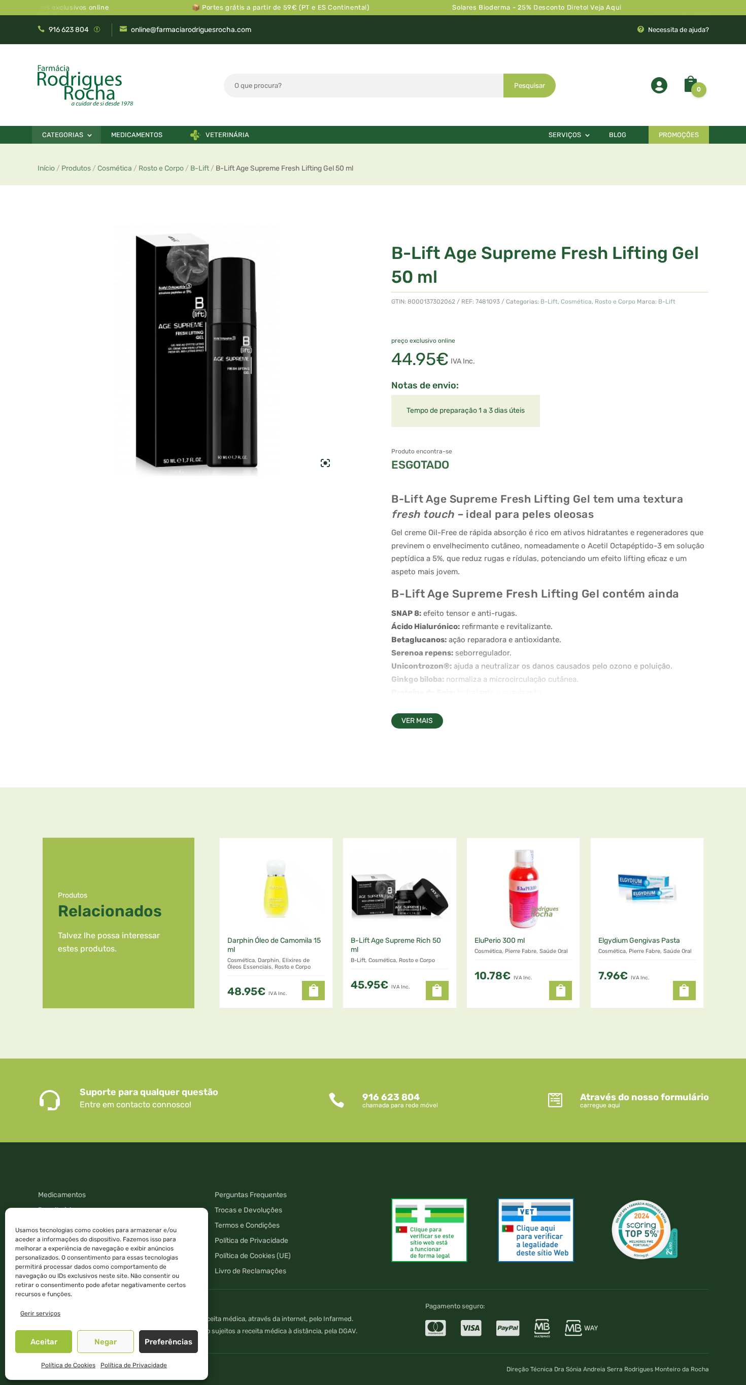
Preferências (168, 1341)
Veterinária (227, 135)
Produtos (76, 168)
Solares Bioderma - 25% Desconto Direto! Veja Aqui (513, 7)
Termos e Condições (247, 1226)
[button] (313, 990)
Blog (617, 135)
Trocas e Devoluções (248, 1210)
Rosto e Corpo (161, 168)
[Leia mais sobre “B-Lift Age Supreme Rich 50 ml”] (437, 990)
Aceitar (43, 1341)
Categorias (62, 135)
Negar (105, 1341)
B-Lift (199, 168)
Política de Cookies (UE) (253, 1256)
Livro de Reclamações (250, 1271)
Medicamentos (136, 135)
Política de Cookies (68, 1365)
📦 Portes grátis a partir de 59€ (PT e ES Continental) (258, 7)
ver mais (417, 720)
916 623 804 (69, 29)
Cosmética (114, 168)
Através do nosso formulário (644, 1097)
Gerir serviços (40, 1313)
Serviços (565, 135)
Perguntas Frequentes (251, 1195)
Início (46, 168)
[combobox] (364, 85)
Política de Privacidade (133, 1365)
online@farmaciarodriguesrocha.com (191, 29)
